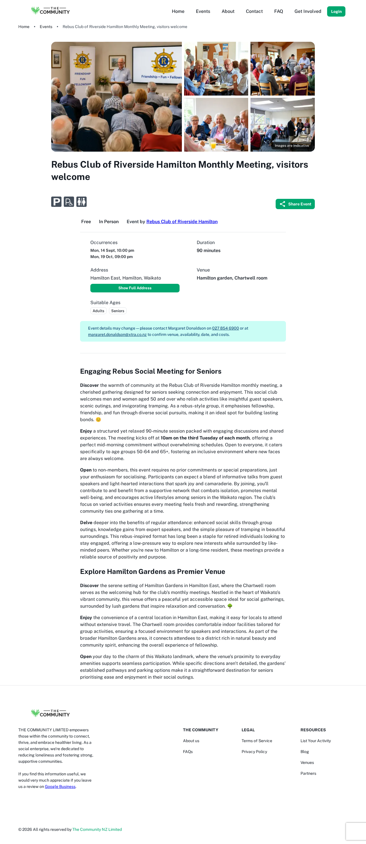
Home (23, 26)
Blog (305, 751)
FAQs (188, 751)
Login (336, 11)
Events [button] (203, 11)
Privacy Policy (254, 751)
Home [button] (178, 11)
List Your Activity (316, 740)
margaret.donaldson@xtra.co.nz (117, 334)
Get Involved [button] (308, 11)
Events (46, 26)
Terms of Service (257, 740)
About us (191, 740)
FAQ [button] (278, 11)
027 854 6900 (225, 328)
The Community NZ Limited (97, 829)
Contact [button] (254, 11)
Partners (308, 773)
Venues (307, 762)
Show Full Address (135, 288)
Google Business (60, 786)
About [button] (228, 11)
